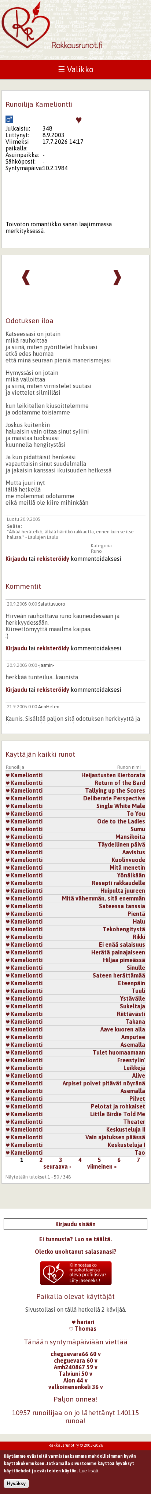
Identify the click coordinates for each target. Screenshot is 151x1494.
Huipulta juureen (122, 890)
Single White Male (120, 806)
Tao (140, 1152)
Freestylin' (131, 1060)
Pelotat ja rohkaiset (118, 1106)
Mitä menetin (127, 867)
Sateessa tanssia (122, 906)
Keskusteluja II (125, 1129)
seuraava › (57, 1166)
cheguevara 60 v (75, 1360)
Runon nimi (129, 767)
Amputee (133, 1037)
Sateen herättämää (119, 975)
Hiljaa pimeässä (124, 960)
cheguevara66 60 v (76, 1354)
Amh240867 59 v (75, 1367)
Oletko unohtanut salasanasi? (76, 1251)
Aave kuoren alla (122, 1029)
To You (135, 813)
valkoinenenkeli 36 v (75, 1387)
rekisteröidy (53, 558)
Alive (138, 1075)
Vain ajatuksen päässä (115, 1137)
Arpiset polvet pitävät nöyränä (104, 1083)
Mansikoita (130, 836)
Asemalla (133, 1044)
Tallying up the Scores (115, 790)
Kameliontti (26, 775)
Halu (139, 921)
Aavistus (133, 852)
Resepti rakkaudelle (118, 883)
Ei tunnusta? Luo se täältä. (75, 1239)
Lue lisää (88, 1470)
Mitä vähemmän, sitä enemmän (103, 898)
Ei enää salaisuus (122, 944)
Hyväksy (16, 1483)
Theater (134, 1121)
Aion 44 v (75, 1380)
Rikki (139, 937)
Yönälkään (131, 875)
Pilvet (137, 1098)
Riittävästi (131, 1014)
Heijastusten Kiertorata (113, 775)
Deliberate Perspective (114, 798)
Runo (96, 551)
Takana (135, 1021)
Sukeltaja (132, 1006)
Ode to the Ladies (121, 821)
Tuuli (138, 990)
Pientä (136, 913)
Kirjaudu (16, 558)
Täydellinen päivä (121, 844)
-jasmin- (46, 665)
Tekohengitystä (124, 929)
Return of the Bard (120, 782)
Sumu (137, 829)
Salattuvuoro (51, 604)
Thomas (84, 1328)
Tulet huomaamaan (119, 1052)
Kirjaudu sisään (75, 1224)
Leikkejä (134, 1067)
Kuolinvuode (128, 859)
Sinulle (136, 967)
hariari (85, 1322)
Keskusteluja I (126, 1144)
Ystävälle (132, 998)
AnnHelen (48, 706)
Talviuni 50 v (75, 1373)
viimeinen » (102, 1166)
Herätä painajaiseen (118, 952)
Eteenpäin (131, 983)
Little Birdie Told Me (117, 1114)
